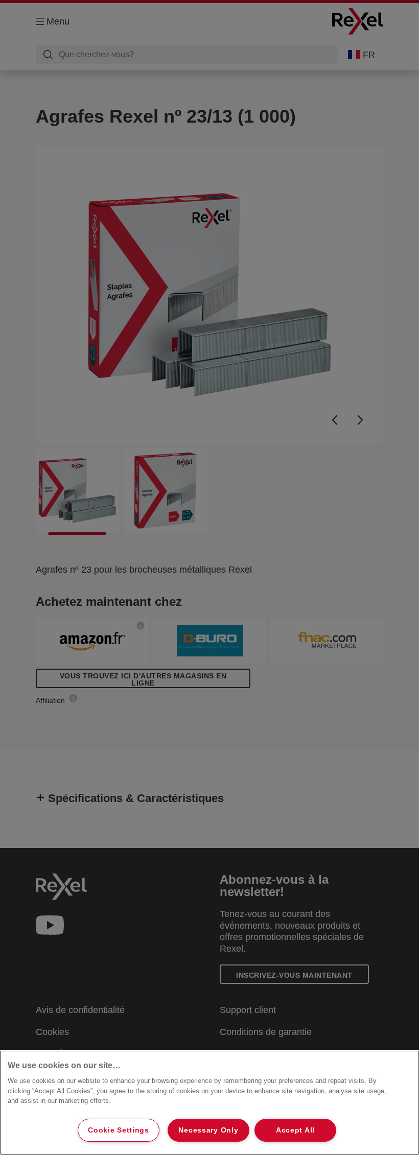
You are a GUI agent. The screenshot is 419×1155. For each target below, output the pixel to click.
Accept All (295, 1130)
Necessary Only (208, 1130)
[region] (209, 1102)
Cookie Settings (118, 1130)
